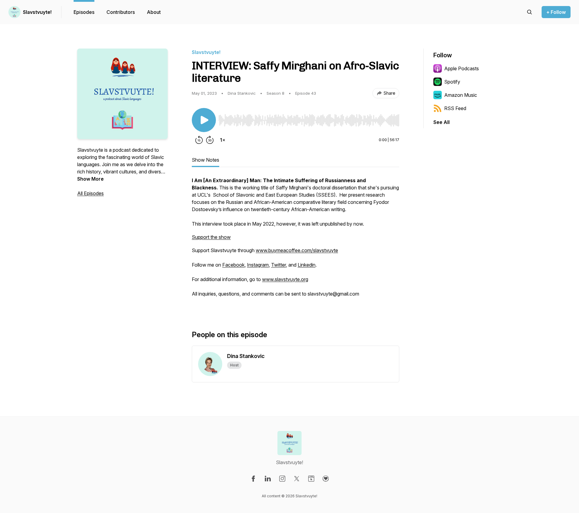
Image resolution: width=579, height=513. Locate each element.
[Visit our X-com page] (297, 479)
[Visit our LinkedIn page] (268, 479)
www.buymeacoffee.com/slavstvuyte (297, 250)
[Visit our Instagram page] (282, 479)
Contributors (120, 12)
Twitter (278, 265)
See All (441, 122)
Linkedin (306, 265)
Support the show (211, 237)
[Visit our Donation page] (326, 479)
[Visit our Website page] (311, 479)
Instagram (258, 265)
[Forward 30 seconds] (210, 140)
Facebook (233, 265)
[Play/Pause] (204, 120)
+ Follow (556, 12)
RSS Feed (455, 108)
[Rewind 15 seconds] (199, 140)
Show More (90, 179)
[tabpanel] (295, 244)
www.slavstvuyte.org (285, 279)
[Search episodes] (529, 12)
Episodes (84, 12)
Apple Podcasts (461, 68)
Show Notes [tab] (205, 160)
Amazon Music (460, 95)
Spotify (452, 82)
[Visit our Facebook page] (253, 479)
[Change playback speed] (223, 140)
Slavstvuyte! (37, 12)
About (154, 12)
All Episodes (90, 193)
